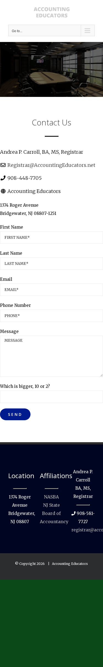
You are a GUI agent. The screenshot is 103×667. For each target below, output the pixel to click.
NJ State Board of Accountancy (54, 513)
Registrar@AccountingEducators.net (51, 165)
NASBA (51, 497)
